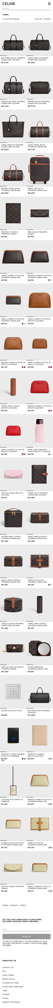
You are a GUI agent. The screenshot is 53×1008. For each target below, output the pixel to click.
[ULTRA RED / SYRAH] (24, 367)
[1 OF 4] (13, 39)
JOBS (4, 991)
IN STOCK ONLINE (12, 19)
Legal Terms (8, 975)
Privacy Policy (8, 979)
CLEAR (48, 8)
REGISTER (26, 937)
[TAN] (49, 280)
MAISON (14, 905)
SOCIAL (5, 998)
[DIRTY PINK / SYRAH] (49, 454)
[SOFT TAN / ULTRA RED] (22, 367)
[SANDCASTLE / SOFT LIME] (49, 804)
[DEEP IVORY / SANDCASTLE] (49, 758)
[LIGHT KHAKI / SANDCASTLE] (51, 758)
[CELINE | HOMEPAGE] (8, 3)
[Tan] (51, 804)
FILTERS (47, 19)
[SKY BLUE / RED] (24, 758)
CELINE (5, 905)
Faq (4, 971)
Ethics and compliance (12, 987)
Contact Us (7, 967)
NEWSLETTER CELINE (11, 1002)
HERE (45, 943)
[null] (51, 280)
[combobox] (26, 8)
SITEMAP (6, 994)
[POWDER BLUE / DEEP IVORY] (51, 454)
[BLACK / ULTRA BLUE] (22, 758)
